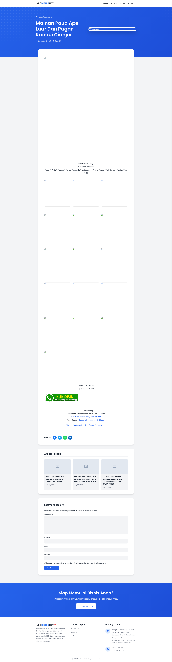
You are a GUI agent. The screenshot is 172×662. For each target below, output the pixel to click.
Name (47, 538)
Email (47, 546)
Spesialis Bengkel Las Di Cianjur (92, 420)
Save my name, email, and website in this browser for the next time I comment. (76, 563)
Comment (48, 515)
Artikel (122, 3)
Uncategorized (48, 17)
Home (105, 3)
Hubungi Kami (86, 606)
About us (114, 3)
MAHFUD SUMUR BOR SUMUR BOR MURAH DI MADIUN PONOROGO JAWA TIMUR (112, 480)
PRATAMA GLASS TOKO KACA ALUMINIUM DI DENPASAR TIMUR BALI (56, 479)
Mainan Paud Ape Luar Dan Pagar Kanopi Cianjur (86, 425)
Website (47, 555)
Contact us (132, 3)
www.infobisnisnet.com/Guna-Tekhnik (86, 417)
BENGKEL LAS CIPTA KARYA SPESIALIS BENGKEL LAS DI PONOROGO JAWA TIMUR (86, 479)
